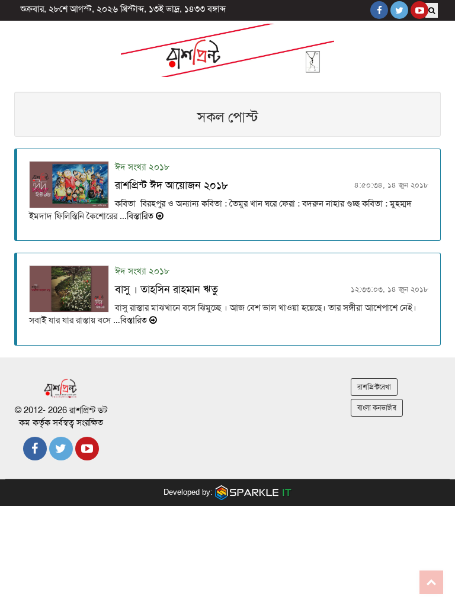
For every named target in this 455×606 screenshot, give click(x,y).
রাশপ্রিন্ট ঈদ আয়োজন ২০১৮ (171, 185)
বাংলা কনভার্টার (376, 408)
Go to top (431, 582)
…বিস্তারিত (136, 216)
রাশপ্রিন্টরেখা (374, 387)
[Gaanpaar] (253, 492)
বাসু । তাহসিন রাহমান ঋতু (166, 289)
